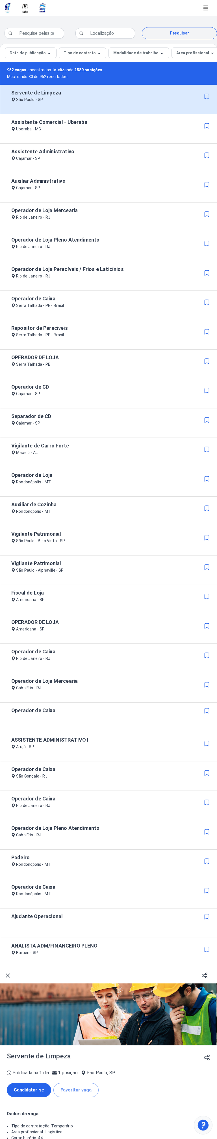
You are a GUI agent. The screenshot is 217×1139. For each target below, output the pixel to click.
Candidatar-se (29, 1090)
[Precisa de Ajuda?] (203, 1125)
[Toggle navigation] (205, 7)
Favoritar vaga (76, 1090)
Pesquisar (179, 33)
